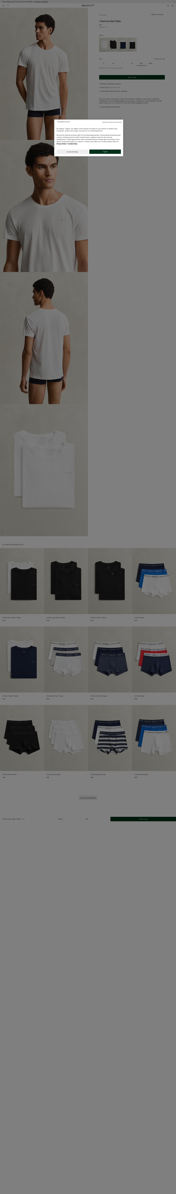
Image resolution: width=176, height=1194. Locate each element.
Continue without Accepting (112, 122)
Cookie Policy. (72, 144)
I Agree (105, 152)
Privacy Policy (61, 144)
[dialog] (88, 137)
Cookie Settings (72, 152)
